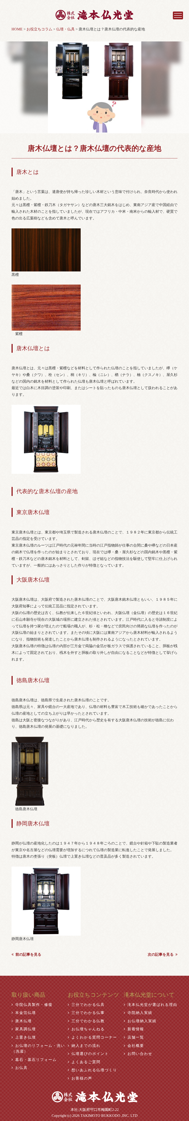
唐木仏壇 (23, 1021)
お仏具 (21, 1068)
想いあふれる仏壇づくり (94, 1070)
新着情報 (135, 1029)
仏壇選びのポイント (90, 1054)
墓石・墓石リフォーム (36, 1060)
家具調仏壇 (25, 1029)
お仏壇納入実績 (142, 1021)
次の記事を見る (161, 954)
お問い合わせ (139, 1054)
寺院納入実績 (139, 1013)
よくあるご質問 (85, 1062)
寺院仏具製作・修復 (34, 1005)
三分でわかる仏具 (88, 1005)
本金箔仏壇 (25, 1013)
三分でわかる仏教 (88, 1021)
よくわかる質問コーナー (94, 1037)
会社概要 (135, 1046)
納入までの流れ (85, 1046)
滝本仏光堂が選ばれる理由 (152, 1005)
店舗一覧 (135, 1037)
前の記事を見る (28, 954)
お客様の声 (81, 1078)
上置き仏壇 (25, 1037)
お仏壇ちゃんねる (88, 1029)
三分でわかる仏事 (88, 1013)
